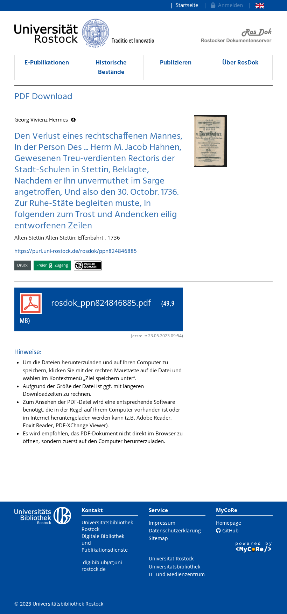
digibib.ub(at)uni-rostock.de (103, 566)
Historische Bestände (111, 67)
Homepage (228, 522)
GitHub (230, 530)
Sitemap (158, 538)
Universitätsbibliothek (174, 566)
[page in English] (256, 5)
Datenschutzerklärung (175, 530)
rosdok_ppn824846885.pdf (97, 311)
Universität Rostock (171, 558)
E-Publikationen (46, 63)
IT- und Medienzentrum (177, 574)
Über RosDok (240, 63)
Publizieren (175, 63)
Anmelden (229, 4)
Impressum (162, 522)
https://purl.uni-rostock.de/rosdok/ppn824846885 (75, 250)
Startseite (187, 4)
